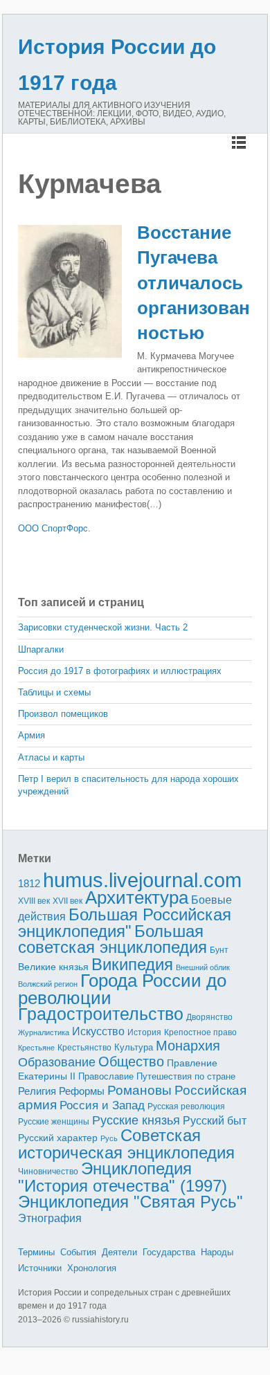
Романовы (139, 1090)
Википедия (132, 964)
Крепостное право (200, 1032)
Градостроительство (100, 1013)
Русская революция (186, 1106)
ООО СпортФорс (53, 528)
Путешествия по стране (185, 1076)
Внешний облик (203, 967)
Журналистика (43, 1032)
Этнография (50, 1218)
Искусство (98, 1031)
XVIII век (34, 901)
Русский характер (58, 1138)
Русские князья (136, 1120)
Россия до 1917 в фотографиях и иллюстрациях (120, 671)
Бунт (219, 950)
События (78, 1252)
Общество (131, 1061)
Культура (133, 1047)
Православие (106, 1076)
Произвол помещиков (63, 714)
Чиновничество (48, 1171)
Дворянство (209, 1017)
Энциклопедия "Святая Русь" (130, 1201)
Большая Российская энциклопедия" (124, 922)
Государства (169, 1252)
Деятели (119, 1252)
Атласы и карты (51, 757)
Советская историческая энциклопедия (126, 1144)
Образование (57, 1062)
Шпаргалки (41, 649)
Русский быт (214, 1121)
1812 (29, 883)
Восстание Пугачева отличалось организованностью (193, 283)
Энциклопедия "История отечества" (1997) (122, 1177)
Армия (31, 735)
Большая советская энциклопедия (112, 939)
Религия (37, 1091)
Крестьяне (36, 1048)
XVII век (67, 901)
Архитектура (136, 897)
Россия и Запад (102, 1105)
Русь (109, 1138)
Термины (36, 1252)
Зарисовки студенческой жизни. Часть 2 (103, 627)
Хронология (91, 1268)
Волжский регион (48, 984)
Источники (40, 1268)
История (144, 1032)
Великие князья (53, 967)
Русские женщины (53, 1122)
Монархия (188, 1045)
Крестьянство (84, 1048)
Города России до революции (122, 989)
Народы (217, 1252)
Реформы (82, 1091)
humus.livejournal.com (142, 879)
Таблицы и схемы (54, 692)
